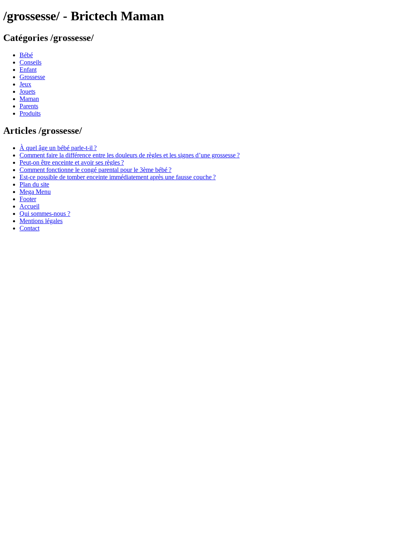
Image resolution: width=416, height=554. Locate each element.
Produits (30, 113)
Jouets (27, 91)
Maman (29, 98)
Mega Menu (35, 191)
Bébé (26, 55)
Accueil (29, 206)
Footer (28, 198)
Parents (29, 106)
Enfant (28, 69)
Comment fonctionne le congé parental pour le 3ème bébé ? (95, 169)
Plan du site (34, 184)
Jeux (25, 84)
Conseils (30, 62)
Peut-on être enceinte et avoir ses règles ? (72, 162)
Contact (29, 228)
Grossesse (32, 76)
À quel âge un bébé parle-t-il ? (58, 147)
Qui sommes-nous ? (45, 213)
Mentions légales (41, 220)
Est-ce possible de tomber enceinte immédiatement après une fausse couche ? (118, 177)
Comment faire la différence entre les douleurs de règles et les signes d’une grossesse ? (130, 155)
